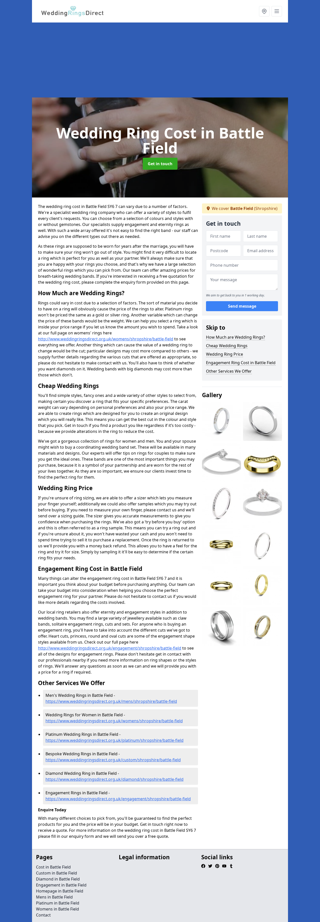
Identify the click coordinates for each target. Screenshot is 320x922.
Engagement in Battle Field (61, 885)
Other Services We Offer (229, 371)
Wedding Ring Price (224, 354)
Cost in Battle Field (53, 867)
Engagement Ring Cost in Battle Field (241, 362)
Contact (43, 915)
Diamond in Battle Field (58, 879)
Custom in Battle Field (56, 873)
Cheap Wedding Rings (227, 345)
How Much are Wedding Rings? (235, 337)
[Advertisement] (160, 60)
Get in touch (160, 163)
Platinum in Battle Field (57, 903)
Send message (242, 306)
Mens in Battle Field (54, 897)
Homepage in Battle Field (59, 891)
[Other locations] (264, 11)
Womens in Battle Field (57, 909)
